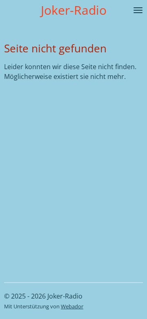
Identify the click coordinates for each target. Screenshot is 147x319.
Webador (72, 306)
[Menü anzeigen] (138, 10)
